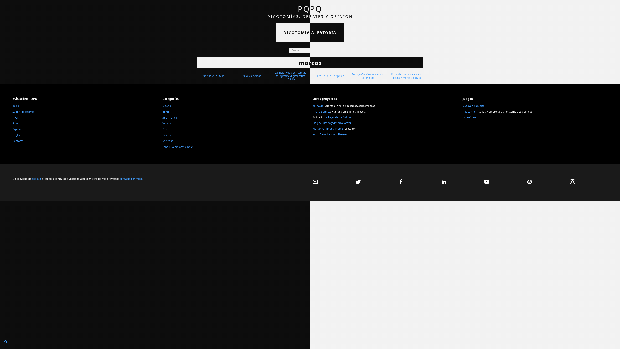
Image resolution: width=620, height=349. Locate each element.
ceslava (36, 178)
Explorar (17, 129)
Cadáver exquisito (474, 106)
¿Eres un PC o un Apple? (329, 76)
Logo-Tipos (469, 117)
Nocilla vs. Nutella (213, 76)
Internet (167, 123)
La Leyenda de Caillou (338, 117)
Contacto (18, 141)
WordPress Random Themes (330, 134)
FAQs (15, 117)
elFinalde (318, 106)
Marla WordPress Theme (328, 128)
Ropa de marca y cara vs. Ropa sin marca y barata (406, 76)
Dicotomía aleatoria (310, 32)
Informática (169, 117)
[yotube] (486, 183)
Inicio (15, 106)
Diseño (166, 106)
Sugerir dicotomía (23, 112)
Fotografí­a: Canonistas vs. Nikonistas (367, 76)
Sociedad (168, 141)
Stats (15, 123)
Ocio (165, 129)
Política (166, 135)
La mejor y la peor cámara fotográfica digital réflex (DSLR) (291, 76)
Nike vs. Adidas (252, 76)
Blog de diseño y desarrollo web (332, 123)
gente (166, 112)
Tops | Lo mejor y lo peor (177, 147)
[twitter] (358, 183)
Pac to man (469, 111)
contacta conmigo (131, 178)
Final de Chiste (321, 111)
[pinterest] (529, 183)
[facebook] (400, 183)
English (16, 135)
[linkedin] (443, 183)
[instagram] (572, 183)
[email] (315, 183)
